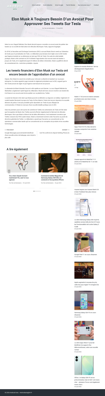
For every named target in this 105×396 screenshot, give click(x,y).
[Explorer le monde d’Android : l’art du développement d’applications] (87, 54)
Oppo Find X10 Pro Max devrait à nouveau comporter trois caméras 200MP (85, 129)
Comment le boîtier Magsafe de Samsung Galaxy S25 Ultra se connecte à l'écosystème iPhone (52, 178)
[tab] (35, 191)
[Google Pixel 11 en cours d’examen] (87, 242)
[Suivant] (65, 171)
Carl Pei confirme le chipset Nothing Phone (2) (54, 131)
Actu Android (36, 5)
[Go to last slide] (9, 171)
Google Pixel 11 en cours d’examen (85, 254)
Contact (96, 5)
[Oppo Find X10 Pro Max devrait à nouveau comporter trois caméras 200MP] (87, 114)
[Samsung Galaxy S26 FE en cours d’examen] (87, 300)
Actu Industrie (47, 5)
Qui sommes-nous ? (84, 5)
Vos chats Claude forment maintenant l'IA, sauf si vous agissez (19, 178)
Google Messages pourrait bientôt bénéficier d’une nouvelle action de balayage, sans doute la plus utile (20, 133)
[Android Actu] (15, 5)
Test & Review (70, 5)
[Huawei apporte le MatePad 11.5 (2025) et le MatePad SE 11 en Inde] (87, 147)
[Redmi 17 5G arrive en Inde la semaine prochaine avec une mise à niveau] (87, 84)
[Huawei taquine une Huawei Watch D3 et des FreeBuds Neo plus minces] (87, 177)
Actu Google (59, 5)
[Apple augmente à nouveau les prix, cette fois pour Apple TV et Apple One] (87, 270)
